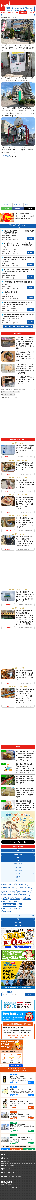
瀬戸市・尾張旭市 (15, 898)
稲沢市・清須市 (7, 894)
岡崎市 (20, 905)
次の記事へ (28, 205)
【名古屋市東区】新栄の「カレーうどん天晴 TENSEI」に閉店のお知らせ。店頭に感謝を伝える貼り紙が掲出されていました (24, 541)
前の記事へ (8, 205)
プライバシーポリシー (8, 1172)
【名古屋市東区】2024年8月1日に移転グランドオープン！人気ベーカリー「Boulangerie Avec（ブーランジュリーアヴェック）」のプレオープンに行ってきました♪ (25, 695)
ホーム (4, 1154)
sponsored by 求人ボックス (18, 227)
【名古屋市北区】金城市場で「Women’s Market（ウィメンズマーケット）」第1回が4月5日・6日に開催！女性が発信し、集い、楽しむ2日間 (25, 768)
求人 (17, 12)
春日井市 (5, 898)
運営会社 (5, 1158)
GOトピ (3, 12)
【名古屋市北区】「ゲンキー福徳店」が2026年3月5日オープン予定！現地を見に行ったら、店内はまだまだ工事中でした (25, 596)
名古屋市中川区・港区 (9, 891)
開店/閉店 (23, 12)
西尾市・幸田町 (7, 908)
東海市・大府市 (27, 898)
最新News (10, 12)
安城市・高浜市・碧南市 (9, 905)
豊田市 (4, 901)
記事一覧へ (18, 205)
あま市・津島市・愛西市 (24, 891)
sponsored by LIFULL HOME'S (18, 1070)
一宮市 (15, 894)
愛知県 (14, 17)
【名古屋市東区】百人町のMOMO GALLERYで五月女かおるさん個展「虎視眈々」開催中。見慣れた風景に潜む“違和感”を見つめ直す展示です (25, 805)
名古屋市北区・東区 (21, 884)
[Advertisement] (18, 419)
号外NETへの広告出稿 (8, 1165)
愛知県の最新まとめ (8, 884)
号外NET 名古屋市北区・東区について (12, 1176)
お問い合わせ (6, 1169)
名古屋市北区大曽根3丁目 (8, 394)
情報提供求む (6, 1161)
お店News (31, 12)
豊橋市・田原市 (7, 912)
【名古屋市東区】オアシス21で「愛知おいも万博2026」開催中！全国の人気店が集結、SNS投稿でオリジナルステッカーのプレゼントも (25, 756)
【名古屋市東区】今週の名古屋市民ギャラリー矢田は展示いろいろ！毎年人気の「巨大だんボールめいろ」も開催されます (25, 793)
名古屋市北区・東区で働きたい (17, 225)
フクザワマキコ (13, 397)
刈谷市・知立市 (13, 901)
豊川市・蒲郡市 (18, 908)
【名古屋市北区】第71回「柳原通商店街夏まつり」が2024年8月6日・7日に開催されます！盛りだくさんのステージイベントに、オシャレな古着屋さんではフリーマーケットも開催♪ (24, 617)
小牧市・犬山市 (24, 894)
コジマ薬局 (6, 156)
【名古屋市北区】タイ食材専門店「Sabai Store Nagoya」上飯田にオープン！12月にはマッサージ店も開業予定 (25, 522)
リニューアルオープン (14, 391)
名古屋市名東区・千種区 (24, 887)
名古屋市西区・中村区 (9, 887)
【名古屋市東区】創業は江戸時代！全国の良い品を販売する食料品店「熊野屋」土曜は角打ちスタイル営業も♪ (24, 675)
